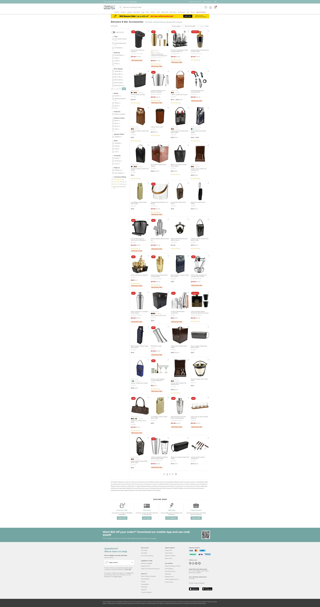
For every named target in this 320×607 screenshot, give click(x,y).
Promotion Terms (170, 571)
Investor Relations (146, 592)
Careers (143, 581)
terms (154, 538)
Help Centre (168, 550)
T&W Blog (144, 587)
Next (207, 26)
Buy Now (146, 518)
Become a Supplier (146, 563)
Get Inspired (171, 518)
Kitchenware (148, 22)
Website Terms (169, 576)
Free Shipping (169, 568)
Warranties (168, 574)
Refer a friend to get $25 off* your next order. (120, 2)
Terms (129, 573)
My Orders (144, 553)
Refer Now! (133, 2)
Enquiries (143, 589)
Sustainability (145, 584)
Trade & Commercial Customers (150, 568)
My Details (144, 550)
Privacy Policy (118, 576)
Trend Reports (145, 579)
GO (124, 89)
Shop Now (122, 518)
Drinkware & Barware (159, 22)
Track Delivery (207, 2)
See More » (115, 108)
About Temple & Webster (148, 576)
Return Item (168, 558)
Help (215, 2)
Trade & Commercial (195, 2)
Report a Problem (170, 555)
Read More (196, 518)
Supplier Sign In (145, 566)
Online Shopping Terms (172, 579)
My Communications (147, 555)
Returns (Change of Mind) (172, 566)
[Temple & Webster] (110, 7)
